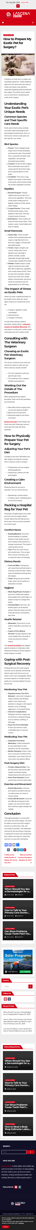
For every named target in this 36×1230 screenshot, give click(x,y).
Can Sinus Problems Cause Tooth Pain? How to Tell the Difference (18, 934)
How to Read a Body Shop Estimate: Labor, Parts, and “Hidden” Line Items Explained (17, 1130)
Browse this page (10, 422)
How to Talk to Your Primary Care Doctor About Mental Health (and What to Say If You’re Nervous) (17, 1022)
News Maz (29, 1214)
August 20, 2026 (12, 1067)
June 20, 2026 (11, 1089)
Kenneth (20, 895)
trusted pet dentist (14, 645)
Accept (5, 1227)
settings (21, 1223)
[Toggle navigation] (33, 22)
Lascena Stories (8, 35)
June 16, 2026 (11, 1133)
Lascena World (6, 1166)
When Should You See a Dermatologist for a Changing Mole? (17, 891)
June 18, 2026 (11, 1111)
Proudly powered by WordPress (12, 1214)
